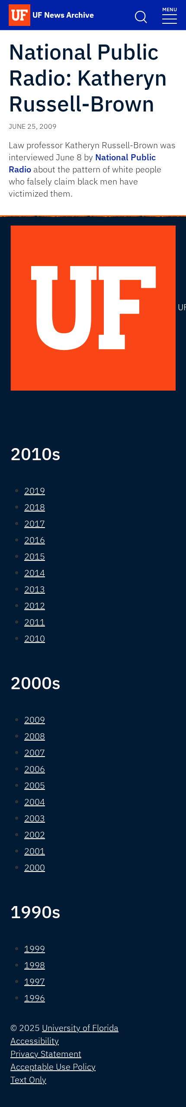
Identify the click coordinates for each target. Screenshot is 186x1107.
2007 (34, 752)
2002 (34, 834)
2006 (34, 769)
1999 (34, 948)
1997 (34, 981)
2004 (34, 802)
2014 (34, 573)
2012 (34, 605)
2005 (34, 785)
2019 (34, 490)
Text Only (28, 1079)
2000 (34, 867)
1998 (34, 965)
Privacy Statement (45, 1053)
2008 (34, 736)
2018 (34, 507)
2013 (34, 589)
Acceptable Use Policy (53, 1066)
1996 (34, 998)
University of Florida (80, 1028)
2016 (34, 540)
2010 (34, 638)
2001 (34, 851)
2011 (34, 622)
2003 (34, 818)
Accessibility (34, 1041)
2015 (34, 556)
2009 (34, 719)
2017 (34, 523)
